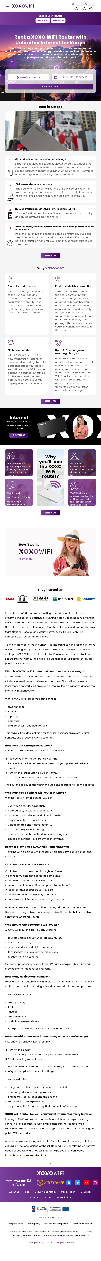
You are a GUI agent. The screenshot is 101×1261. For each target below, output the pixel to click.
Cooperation (68, 1191)
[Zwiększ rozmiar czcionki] (76, 8)
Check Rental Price (50, 86)
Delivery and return (45, 1191)
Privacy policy (33, 1223)
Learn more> (26, 558)
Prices (48, 1197)
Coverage (86, 1191)
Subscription (64, 1197)
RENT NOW (51, 255)
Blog (27, 1191)
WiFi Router (42, 20)
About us (14, 1191)
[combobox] (79, 3)
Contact (35, 1197)
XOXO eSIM (58, 20)
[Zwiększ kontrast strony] (91, 8)
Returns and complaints (56, 1223)
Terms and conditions (83, 1223)
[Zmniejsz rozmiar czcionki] (84, 8)
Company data (15, 1223)
